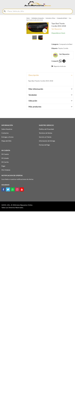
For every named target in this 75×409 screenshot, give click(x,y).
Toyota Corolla (63, 48)
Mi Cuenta (5, 154)
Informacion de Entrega (47, 141)
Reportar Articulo (60, 66)
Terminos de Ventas (45, 133)
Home (28, 18)
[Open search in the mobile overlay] (37, 11)
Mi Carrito (5, 162)
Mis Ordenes (5, 170)
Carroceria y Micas (50, 18)
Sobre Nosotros (6, 129)
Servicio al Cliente (45, 137)
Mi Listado (5, 158)
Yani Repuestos (56, 29)
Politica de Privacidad (46, 129)
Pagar (3, 166)
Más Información (36, 89)
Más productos (35, 107)
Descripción (34, 75)
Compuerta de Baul (62, 18)
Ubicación (33, 101)
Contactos (5, 133)
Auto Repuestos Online (25, 205)
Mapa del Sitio (6, 141)
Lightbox (44, 30)
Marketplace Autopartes (37, 18)
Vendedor (33, 95)
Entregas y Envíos (7, 137)
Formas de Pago (44, 145)
